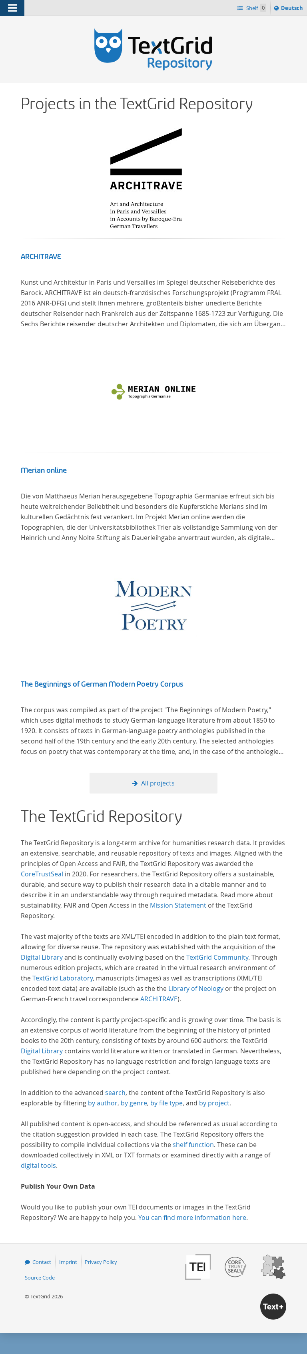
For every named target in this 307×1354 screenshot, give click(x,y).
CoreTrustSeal (42, 874)
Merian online (44, 470)
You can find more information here (192, 1217)
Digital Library (42, 957)
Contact (41, 1262)
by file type (166, 1103)
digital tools (38, 1165)
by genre (134, 1103)
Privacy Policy (101, 1262)
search (115, 1092)
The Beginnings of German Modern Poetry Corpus (102, 684)
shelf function (193, 1144)
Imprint (68, 1262)
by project (214, 1103)
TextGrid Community (217, 957)
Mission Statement (178, 905)
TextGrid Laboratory (62, 978)
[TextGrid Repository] (153, 31)
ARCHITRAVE (41, 256)
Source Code (40, 1277)
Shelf (255, 8)
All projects (158, 783)
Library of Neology (195, 988)
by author (103, 1103)
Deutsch (293, 10)
